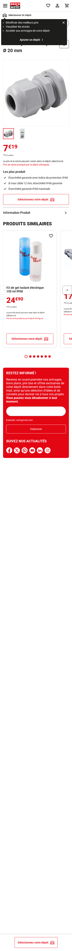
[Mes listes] (48, 5)
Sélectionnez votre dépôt (33, 199)
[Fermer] (63, 23)
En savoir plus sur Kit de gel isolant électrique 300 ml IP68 (29, 289)
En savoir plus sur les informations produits (36, 212)
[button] (26, 356)
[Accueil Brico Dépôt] (15, 6)
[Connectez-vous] (57, 5)
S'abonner (36, 429)
